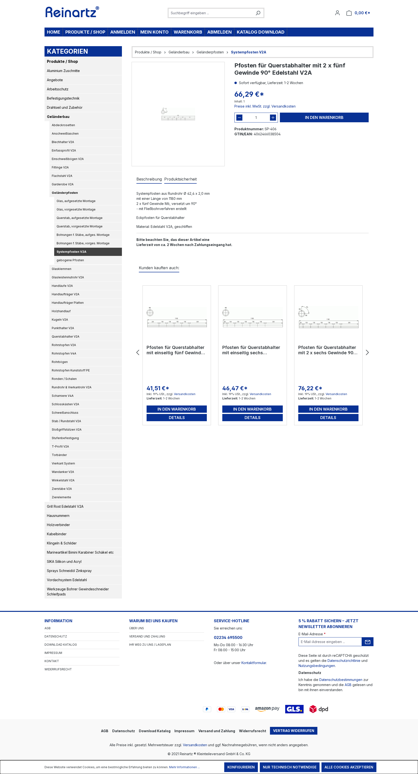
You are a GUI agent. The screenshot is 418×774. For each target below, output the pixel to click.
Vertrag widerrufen (293, 731)
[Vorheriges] (137, 353)
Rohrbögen (60, 362)
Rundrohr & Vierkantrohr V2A (71, 387)
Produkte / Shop (62, 61)
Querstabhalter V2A (65, 336)
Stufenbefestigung (65, 438)
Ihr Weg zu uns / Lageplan (150, 644)
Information (58, 620)
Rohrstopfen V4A (64, 353)
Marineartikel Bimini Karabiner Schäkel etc (80, 552)
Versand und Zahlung (147, 636)
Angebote (55, 80)
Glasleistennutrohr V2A (68, 277)
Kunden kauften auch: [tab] (159, 267)
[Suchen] (257, 13)
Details (177, 417)
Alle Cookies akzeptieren (349, 767)
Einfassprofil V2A (64, 150)
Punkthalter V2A (63, 328)
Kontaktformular (253, 663)
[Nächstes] (367, 353)
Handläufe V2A (62, 286)
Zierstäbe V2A (62, 489)
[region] (178, 114)
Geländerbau (58, 117)
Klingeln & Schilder (62, 543)
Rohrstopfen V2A (64, 345)
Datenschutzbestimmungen (340, 680)
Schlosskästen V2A (65, 404)
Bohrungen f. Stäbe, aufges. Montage (83, 235)
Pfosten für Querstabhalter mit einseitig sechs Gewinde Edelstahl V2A (251, 350)
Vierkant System (63, 463)
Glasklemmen (61, 269)
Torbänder (59, 455)
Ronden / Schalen (64, 379)
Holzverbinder (58, 525)
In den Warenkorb (324, 117)
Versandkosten (184, 394)
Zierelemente (61, 497)
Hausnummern (58, 516)
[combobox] (211, 13)
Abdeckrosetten (63, 125)
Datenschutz (56, 636)
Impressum (53, 653)
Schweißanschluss (65, 412)
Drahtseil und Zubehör (64, 107)
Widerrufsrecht (58, 669)
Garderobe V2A (63, 184)
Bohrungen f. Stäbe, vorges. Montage (83, 243)
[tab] (149, 179)
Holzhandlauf (61, 311)
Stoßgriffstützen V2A (67, 429)
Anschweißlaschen (65, 133)
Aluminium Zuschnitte (63, 71)
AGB (48, 628)
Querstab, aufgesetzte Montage (80, 218)
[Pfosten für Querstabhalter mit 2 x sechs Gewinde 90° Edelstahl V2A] (328, 317)
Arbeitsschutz (57, 89)
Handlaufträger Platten (68, 302)
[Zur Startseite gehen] (72, 12)
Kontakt (52, 661)
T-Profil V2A (60, 446)
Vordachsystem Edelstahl (67, 580)
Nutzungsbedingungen (317, 666)
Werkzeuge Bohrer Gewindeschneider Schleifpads (78, 591)
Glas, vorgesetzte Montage (76, 209)
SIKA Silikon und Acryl (64, 561)
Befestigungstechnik (63, 98)
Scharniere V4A (63, 396)
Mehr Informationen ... (184, 767)
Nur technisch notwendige (289, 767)
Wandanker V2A (63, 472)
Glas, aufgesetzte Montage (76, 201)
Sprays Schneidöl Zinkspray (69, 571)
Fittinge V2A (60, 167)
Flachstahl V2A (62, 176)
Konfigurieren (241, 767)
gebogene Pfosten (70, 260)
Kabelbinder (57, 534)
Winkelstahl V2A (63, 480)
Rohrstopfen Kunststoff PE (71, 370)
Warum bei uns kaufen (153, 620)
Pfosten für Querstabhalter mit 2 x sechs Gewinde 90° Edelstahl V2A (327, 350)
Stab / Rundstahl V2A (66, 421)
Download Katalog (61, 644)
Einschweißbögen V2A (68, 159)
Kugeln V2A (60, 319)
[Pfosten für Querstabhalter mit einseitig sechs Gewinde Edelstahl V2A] (252, 317)
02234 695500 (228, 637)
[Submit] (367, 641)
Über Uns (136, 628)
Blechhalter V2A (63, 142)
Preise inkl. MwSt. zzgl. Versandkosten (265, 106)
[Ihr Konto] (337, 13)
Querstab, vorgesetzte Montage (80, 226)
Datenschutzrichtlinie (344, 660)
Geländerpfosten (65, 193)
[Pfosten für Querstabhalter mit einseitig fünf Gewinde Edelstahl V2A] (177, 317)
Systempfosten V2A (71, 251)
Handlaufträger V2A (65, 294)
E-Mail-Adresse (312, 634)
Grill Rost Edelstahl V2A (65, 506)
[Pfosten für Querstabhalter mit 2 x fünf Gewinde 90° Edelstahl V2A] (178, 114)
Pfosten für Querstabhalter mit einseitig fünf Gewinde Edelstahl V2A (175, 350)
